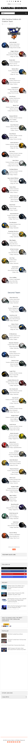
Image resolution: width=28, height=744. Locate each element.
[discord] (18, 1)
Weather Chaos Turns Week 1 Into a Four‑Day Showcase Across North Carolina (15, 587)
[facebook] (9, 1)
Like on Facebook (6, 571)
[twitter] (7, 1)
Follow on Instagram (7, 576)
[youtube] (16, 1)
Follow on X (5, 568)
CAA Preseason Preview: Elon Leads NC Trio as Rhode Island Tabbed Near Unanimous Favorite (16, 600)
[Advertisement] (14, 715)
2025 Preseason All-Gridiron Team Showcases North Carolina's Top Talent (17, 649)
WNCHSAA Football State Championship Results (12, 645)
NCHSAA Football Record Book (15, 634)
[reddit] (20, 1)
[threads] (11, 1)
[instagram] (13, 1)
